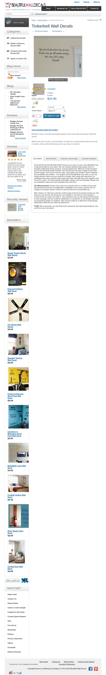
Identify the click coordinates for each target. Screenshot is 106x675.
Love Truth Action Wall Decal (22, 154)
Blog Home (22, 78)
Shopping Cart (62, 8)
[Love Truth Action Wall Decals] (12, 156)
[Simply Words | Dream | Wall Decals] (19, 249)
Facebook (11, 647)
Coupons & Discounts (16, 612)
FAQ (9, 621)
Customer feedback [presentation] (89, 159)
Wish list (97, 2)
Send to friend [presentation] (51, 159)
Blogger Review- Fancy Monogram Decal (17, 134)
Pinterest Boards (14, 652)
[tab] (38, 159)
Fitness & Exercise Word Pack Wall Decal (15, 396)
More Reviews (20, 138)
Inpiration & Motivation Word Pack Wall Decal (15, 434)
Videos (10, 643)
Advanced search (41, 14)
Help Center (12, 594)
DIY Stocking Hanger (15, 93)
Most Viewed (15, 76)
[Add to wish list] (63, 116)
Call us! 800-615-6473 (78, 8)
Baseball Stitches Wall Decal (15, 359)
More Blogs (21, 107)
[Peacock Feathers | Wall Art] (17, 285)
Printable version (93, 20)
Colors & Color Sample (17, 608)
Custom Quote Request (17, 617)
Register (87, 2)
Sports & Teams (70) (18, 59)
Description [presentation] (37, 159)
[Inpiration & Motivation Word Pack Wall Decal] (20, 428)
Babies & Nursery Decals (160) (17, 45)
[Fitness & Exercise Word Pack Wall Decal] (19, 390)
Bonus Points (13, 603)
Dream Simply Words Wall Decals (17, 254)
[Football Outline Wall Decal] (22, 491)
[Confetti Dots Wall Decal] (17, 563)
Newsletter (12, 630)
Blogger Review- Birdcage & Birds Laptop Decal (17, 128)
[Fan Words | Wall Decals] (20, 321)
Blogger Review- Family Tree (16, 122)
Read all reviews (14, 191)
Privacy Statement (15, 639)
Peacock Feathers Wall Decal (15, 290)
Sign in (77, 2)
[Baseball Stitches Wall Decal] (24, 354)
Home (34, 20)
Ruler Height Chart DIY (17, 97)
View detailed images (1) (59, 80)
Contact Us (12, 599)
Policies (11, 634)
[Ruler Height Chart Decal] (19, 527)
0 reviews (51, 89)
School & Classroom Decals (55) (18, 52)
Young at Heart (42, 20)
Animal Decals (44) (17, 38)
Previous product (40, 31)
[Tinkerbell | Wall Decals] (12, 211)
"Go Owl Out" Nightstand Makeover (15, 103)
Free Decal (12, 625)
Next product (58, 31)
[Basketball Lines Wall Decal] (22, 462)
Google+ (8, 18)
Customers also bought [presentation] (69, 159)
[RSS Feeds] (10, 78)
